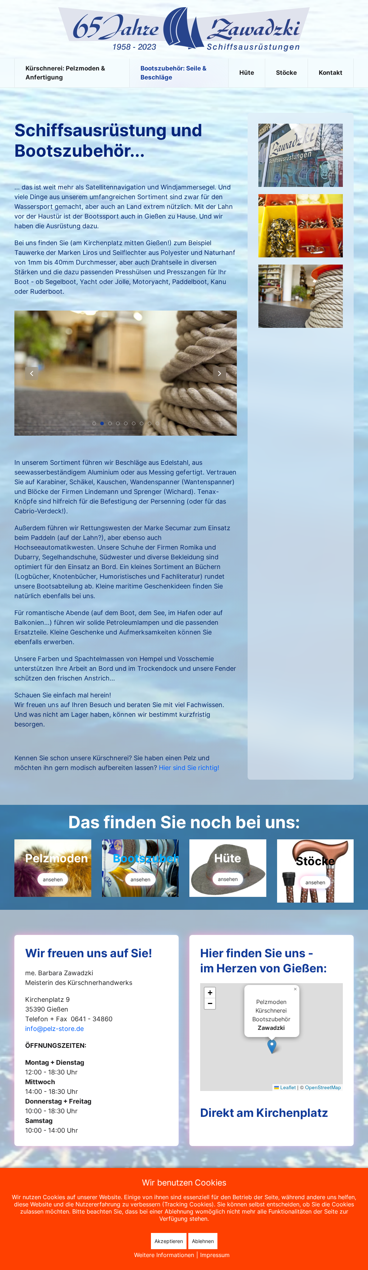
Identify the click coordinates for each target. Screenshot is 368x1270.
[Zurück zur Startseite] (184, 29)
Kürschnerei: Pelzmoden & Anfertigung (65, 73)
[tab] (94, 423)
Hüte (246, 72)
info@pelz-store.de (54, 1028)
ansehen (53, 879)
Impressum (215, 1254)
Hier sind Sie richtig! (189, 767)
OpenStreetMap (323, 1087)
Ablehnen (203, 1241)
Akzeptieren (169, 1241)
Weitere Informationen (164, 1254)
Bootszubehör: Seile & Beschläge (173, 73)
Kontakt (330, 72)
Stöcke (286, 72)
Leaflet (287, 1087)
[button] (31, 373)
